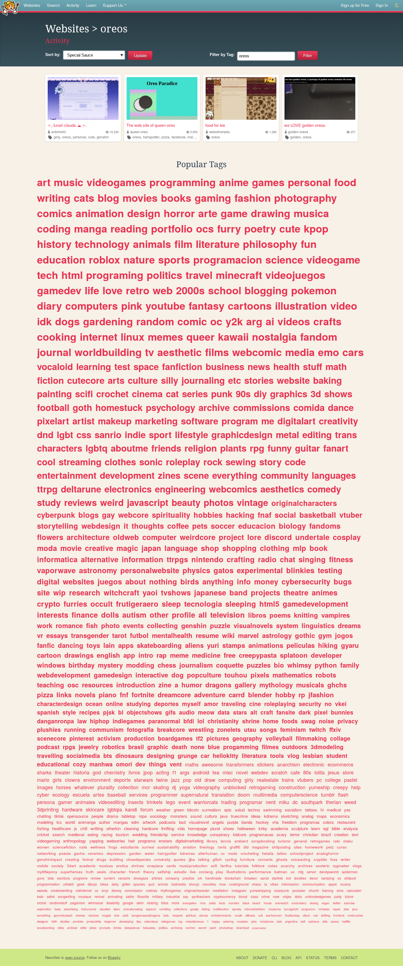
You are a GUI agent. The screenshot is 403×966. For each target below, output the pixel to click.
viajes (287, 896)
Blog (286, 957)
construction (292, 787)
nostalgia (274, 336)
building (116, 859)
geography (247, 738)
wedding (139, 834)
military (157, 896)
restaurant (346, 822)
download (242, 928)
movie (71, 548)
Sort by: (53, 54)
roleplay (183, 461)
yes (347, 810)
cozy (79, 764)
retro (137, 290)
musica (311, 213)
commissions (261, 407)
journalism (196, 665)
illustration (301, 305)
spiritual (191, 915)
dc (295, 801)
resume (207, 635)
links (64, 694)
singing (312, 559)
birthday (82, 665)
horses (63, 787)
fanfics (226, 865)
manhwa (101, 764)
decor (314, 878)
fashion (252, 197)
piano (108, 694)
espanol (151, 909)
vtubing (152, 902)
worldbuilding (108, 352)
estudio (180, 871)
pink (131, 305)
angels (218, 822)
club (279, 921)
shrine (251, 721)
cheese (80, 915)
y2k (234, 321)
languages (334, 475)
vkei (341, 703)
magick (106, 915)
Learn (91, 5)
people (97, 816)
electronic (313, 764)
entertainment (67, 475)
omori (124, 764)
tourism (122, 834)
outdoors (294, 747)
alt (253, 712)
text (355, 834)
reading (129, 228)
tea (215, 772)
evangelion (190, 903)
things (157, 764)
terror (295, 834)
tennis (226, 841)
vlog (293, 755)
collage (340, 738)
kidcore (239, 834)
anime (234, 182)
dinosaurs (129, 755)
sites (298, 847)
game (234, 213)
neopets (177, 915)
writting (96, 828)
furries (75, 603)
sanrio (108, 434)
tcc (59, 822)
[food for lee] (241, 98)
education (61, 259)
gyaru (350, 645)
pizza (165, 137)
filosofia (143, 896)
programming (182, 182)
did (246, 847)
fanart (335, 447)
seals (101, 871)
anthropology (74, 841)
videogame (333, 259)
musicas (106, 865)
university (162, 859)
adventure (209, 694)
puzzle (220, 625)
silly (169, 380)
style (69, 712)
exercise (349, 903)
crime (266, 896)
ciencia (203, 915)
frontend (338, 915)
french (134, 871)
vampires (335, 615)
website (293, 380)
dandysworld (329, 871)
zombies (78, 921)
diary (49, 305)
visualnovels (253, 625)
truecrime (239, 816)
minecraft (239, 274)
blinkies (300, 570)
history (54, 243)
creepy (340, 787)
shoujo (194, 884)
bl (120, 712)
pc (319, 779)
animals (152, 243)
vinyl (104, 890)
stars (240, 712)
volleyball (279, 738)
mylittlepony (47, 871)
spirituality (171, 514)
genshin (103, 137)
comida (309, 407)
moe (222, 884)
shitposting (281, 847)
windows (51, 665)
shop (210, 548)
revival (99, 896)
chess (167, 665)
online (114, 703)
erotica (122, 865)
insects (135, 801)
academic (87, 865)
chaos (256, 884)
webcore (133, 514)
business (225, 366)
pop (187, 779)
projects (265, 592)
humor (191, 684)
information (142, 559)
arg (254, 321)
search (58, 834)
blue (214, 747)
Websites (32, 5)
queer (200, 336)
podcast (48, 747)
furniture (247, 859)
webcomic (257, 352)
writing (53, 197)
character (117, 871)
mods (232, 853)
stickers (265, 764)
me (267, 420)
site (43, 592)
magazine (260, 847)
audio (187, 712)
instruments (88, 909)
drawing (270, 213)
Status (313, 957)
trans (346, 434)
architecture (88, 537)
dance (341, 407)
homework (314, 847)
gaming (213, 197)
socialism (293, 810)
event (184, 801)
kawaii (233, 336)
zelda (212, 903)
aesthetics (282, 488)
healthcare (61, 828)
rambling (165, 909)
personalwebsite (149, 570)
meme (179, 655)
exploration (44, 909)
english (108, 655)
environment (96, 779)
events (133, 625)
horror (179, 213)
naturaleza (151, 921)
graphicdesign (242, 434)
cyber (43, 794)
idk (44, 321)
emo (328, 352)
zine (164, 684)
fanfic (46, 645)
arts (116, 380)
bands (247, 822)
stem (140, 902)
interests (52, 614)
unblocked (234, 787)
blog (108, 197)
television (227, 614)
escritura (63, 878)
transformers (240, 764)
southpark (312, 801)
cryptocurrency (224, 896)
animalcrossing (133, 909)
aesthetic (179, 352)
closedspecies (138, 859)
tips (139, 921)
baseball (116, 794)
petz (330, 847)
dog (177, 674)
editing (317, 434)
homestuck (119, 407)
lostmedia (178, 884)
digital (48, 581)
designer (42, 921)
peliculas (300, 645)
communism (106, 729)
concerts (265, 859)
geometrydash (63, 915)
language (181, 548)
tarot (119, 635)
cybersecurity (306, 581)
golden (295, 137)
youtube (165, 305)
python (326, 665)
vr (40, 635)
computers (91, 305)
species (139, 884)
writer (345, 859)
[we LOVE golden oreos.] (320, 98)
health (286, 366)
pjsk (109, 712)
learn (315, 828)
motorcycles (355, 915)
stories (259, 380)
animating (115, 896)
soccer (223, 525)
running (75, 729)
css (83, 434)
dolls (110, 614)
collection (128, 787)
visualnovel (199, 822)
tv (149, 352)
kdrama (271, 816)
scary (282, 834)
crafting (241, 559)
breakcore (171, 729)
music (68, 182)
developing (126, 921)
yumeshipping (260, 890)
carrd (237, 694)
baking (327, 380)
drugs (101, 859)
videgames (168, 921)
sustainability (168, 847)
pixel (321, 712)
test (122, 366)
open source (74, 957)
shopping (239, 548)
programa (146, 841)
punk (221, 393)
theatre (295, 592)
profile (183, 614)
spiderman (350, 871)
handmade (213, 878)
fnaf (264, 514)
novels (85, 694)
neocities (209, 884)
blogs (88, 514)
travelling (50, 755)
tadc (166, 915)
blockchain (233, 878)
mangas (120, 822)
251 (353, 132)
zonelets (229, 729)
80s (307, 772)
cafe (295, 772)
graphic (157, 747)
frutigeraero (137, 603)
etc (234, 380)
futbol (139, 635)
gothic (305, 635)
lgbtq (96, 447)
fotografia (140, 729)
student (336, 755)
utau (250, 729)
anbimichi (58, 131)
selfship (164, 871)
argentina (291, 921)
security (310, 703)
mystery (110, 665)
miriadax (324, 909)
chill (83, 828)
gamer (65, 801)
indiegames (129, 721)
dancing (70, 645)
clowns (72, 779)
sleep (171, 603)
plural (215, 828)
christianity (223, 721)
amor (211, 703)
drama (112, 816)
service (177, 834)
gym (325, 635)
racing (106, 834)
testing (330, 570)
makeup (115, 420)
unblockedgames (318, 896)
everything (234, 475)
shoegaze (141, 878)
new (276, 896)
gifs (170, 712)
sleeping (240, 603)
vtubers (305, 779)
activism (109, 738)
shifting (325, 915)
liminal (88, 859)
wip (59, 592)
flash (343, 794)
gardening (108, 321)
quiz (151, 884)
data (224, 712)
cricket (43, 834)
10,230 (114, 132)
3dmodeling (327, 747)
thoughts (148, 525)
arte (207, 213)
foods (290, 721)
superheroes (72, 871)
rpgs (69, 747)
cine (255, 703)
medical (334, 810)
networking (46, 853)
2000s (190, 290)
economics (340, 816)
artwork (149, 822)
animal (163, 884)
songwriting (66, 896)
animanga (87, 822)
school (224, 290)
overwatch (281, 903)
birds (189, 581)
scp (185, 896)
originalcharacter (196, 890)
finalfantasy (292, 915)
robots (326, 674)
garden (135, 853)
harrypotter (151, 137)
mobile (42, 865)
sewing (241, 461)
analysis (350, 828)
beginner (110, 921)
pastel (350, 779)
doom (244, 794)
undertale (312, 537)
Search (53, 5)
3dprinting (48, 809)
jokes (93, 928)
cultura (211, 816)
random (155, 321)
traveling (234, 703)
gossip (194, 909)
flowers (50, 537)
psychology (170, 407)
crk (200, 878)
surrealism (211, 810)
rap (162, 655)
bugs (343, 581)
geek (80, 884)
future (349, 896)
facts (222, 903)
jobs (254, 921)
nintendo (207, 559)
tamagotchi (291, 909)
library (212, 841)
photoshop (226, 928)
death (179, 747)
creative (99, 548)
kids (51, 878)
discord (278, 537)
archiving (176, 928)
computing (229, 779)
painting (54, 393)
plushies (49, 729)
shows (338, 393)
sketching (289, 816)
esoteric (323, 865)
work (44, 625)
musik (238, 915)
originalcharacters (304, 503)
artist (83, 420)
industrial (173, 896)
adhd (51, 896)
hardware (72, 809)
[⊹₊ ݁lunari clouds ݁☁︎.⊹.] (83, 98)
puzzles (259, 665)
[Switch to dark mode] (397, 5)
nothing (163, 581)
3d (316, 393)
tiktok (59, 816)
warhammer (274, 915)
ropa (143, 816)
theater (62, 772)
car (205, 755)
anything (218, 581)
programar (251, 801)
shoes (228, 828)
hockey (262, 822)
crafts (327, 321)
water (149, 853)
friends (166, 447)
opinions (313, 921)
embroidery (299, 903)
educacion (257, 525)
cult (260, 915)
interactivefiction (255, 909)
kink (116, 915)
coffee (178, 525)
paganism (77, 902)
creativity (338, 420)
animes (324, 592)
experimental (260, 570)
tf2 (199, 738)
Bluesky (114, 957)
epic (228, 810)
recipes (89, 712)
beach (256, 903)
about (135, 581)
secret (202, 928)
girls (57, 779)
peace (335, 921)
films (217, 352)
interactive (151, 674)
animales (85, 801)
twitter (337, 903)
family (349, 665)
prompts (105, 928)
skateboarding (159, 645)
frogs (113, 847)
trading (228, 801)
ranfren (190, 928)
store (348, 772)
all (202, 614)
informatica (57, 559)
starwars (143, 779)
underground (239, 884)
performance (260, 871)
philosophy (270, 243)
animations (265, 645)
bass (58, 909)
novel (242, 772)
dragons (218, 684)
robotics (113, 747)
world (70, 822)
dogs (67, 321)
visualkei (105, 909)
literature (218, 243)
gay (108, 514)
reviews (80, 502)
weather (163, 810)
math (336, 366)
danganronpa (55, 721)
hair (131, 841)
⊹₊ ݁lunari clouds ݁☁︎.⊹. (67, 125)
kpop (316, 228)
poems (280, 615)
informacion (290, 884)
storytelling (57, 525)
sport (160, 434)
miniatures (266, 921)
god (97, 772)
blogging (266, 290)
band (238, 592)
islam (116, 909)
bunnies (342, 712)
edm (135, 822)
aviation (189, 847)
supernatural (194, 794)
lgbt (65, 434)
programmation (48, 884)
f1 (174, 772)
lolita (319, 772)
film (183, 243)
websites (78, 581)
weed (350, 801)
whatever (84, 787)
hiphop (99, 721)
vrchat (41, 902)
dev (140, 764)
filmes (270, 747)
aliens (194, 645)
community (284, 475)
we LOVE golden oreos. (305, 125)
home (271, 721)
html (72, 274)
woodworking (45, 928)
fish (92, 625)
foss (333, 859)
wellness (97, 847)
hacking (240, 514)
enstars (165, 841)
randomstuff (58, 902)
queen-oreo (139, 131)
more (175, 902)
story (270, 461)
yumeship (319, 787)
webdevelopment (63, 674)
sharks (44, 772)
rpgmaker (341, 865)
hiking (328, 645)
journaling (203, 380)
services (138, 794)
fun (309, 243)
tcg (180, 921)
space (146, 366)
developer (326, 655)
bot (288, 878)
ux (293, 871)
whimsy (299, 665)
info (244, 581)
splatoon (294, 655)
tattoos (311, 810)
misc (228, 772)
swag (308, 721)
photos (219, 502)
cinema (147, 393)
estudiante (130, 847)
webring (228, 921)
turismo (284, 841)
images (45, 787)
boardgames (175, 738)
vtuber (350, 514)
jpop (148, 772)
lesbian (313, 755)
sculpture (299, 828)
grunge (187, 755)
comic (192, 321)
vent (176, 764)
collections (180, 909)
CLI (274, 957)
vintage (252, 502)
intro (145, 655)
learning (93, 366)
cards (171, 865)
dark (305, 712)
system (287, 625)
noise (326, 721)
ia (265, 884)
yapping (96, 841)
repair (336, 909)
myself (191, 703)
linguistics (318, 625)
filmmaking (311, 738)
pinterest (81, 738)
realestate (268, 779)
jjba (192, 859)
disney (116, 890)
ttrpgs (177, 559)
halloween (246, 828)
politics (164, 274)
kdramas (187, 853)
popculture (204, 674)
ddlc (325, 921)
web (163, 290)
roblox (104, 259)
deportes (166, 703)
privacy (347, 721)
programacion (227, 259)
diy (260, 393)
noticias (151, 890)
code (295, 461)
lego (170, 801)
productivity (94, 921)
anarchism (288, 764)
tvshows (176, 592)
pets (200, 525)
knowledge (197, 834)
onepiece (155, 865)
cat (172, 393)
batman (280, 871)
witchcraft (121, 592)
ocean (94, 703)
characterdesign (59, 703)
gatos (224, 570)
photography (305, 197)
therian (333, 801)
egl (325, 828)
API (299, 957)
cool (46, 461)
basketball (317, 514)
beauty (186, 502)
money (266, 581)
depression (116, 853)
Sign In (382, 5)
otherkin (113, 828)
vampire (124, 878)
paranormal (164, 721)
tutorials (242, 865)
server (311, 871)
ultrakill (68, 884)
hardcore (150, 828)
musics (345, 884)
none (198, 747)
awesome (212, 764)
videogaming (48, 841)
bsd (182, 822)
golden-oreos (298, 131)
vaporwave (56, 570)
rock (212, 461)
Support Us (113, 5)
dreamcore (174, 694)
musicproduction (193, 865)
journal (54, 352)
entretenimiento (221, 915)
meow (206, 712)
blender (260, 694)
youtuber (298, 890)
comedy (324, 488)
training (327, 890)
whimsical (95, 902)
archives (305, 865)
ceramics (95, 853)
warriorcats (206, 801)
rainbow (93, 915)
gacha (79, 853)
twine (162, 779)
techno (254, 810)
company (172, 878)
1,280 (273, 132)
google (128, 902)
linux (132, 336)
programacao (261, 834)
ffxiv (335, 729)
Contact (349, 957)
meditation (220, 890)
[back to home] (10, 7)
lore (254, 537)
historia (81, 772)
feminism (293, 729)
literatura (254, 755)
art (43, 182)
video (343, 305)
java (224, 816)
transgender (90, 635)
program (240, 420)
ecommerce (340, 764)
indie (135, 434)
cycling (231, 859)
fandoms (324, 525)
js (75, 828)
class (254, 896)
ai (270, 321)
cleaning (131, 828)
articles (157, 878)
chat (287, 559)
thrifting (167, 828)
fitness (341, 559)
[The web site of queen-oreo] (162, 98)
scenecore (51, 738)
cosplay (347, 537)
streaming (80, 461)
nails (83, 847)
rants (222, 847)
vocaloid (55, 366)
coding (54, 228)
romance (69, 625)
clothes (120, 461)
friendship (159, 834)
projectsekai (259, 928)
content (109, 878)
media (300, 352)
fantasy (207, 305)
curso (342, 847)
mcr (146, 787)
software (199, 420)
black (246, 903)
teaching (50, 684)
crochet (112, 393)
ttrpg (47, 488)
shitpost (350, 878)
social (285, 514)
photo (110, 625)
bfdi (188, 721)
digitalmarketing (189, 841)
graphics (288, 393)
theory (148, 871)
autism (134, 614)
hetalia (268, 853)
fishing (43, 828)
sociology (158, 816)
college (333, 779)
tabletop (128, 816)
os (339, 878)
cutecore (85, 380)
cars (353, 352)
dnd (45, 434)
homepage (197, 828)
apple (332, 884)
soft (214, 865)
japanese (210, 592)
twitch (317, 729)
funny (280, 447)
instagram (195, 137)
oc (216, 321)
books (176, 197)
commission (134, 890)
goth (82, 407)
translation (223, 794)
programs (80, 878)
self (303, 921)
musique (84, 896)
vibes (274, 884)
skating (161, 787)
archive (214, 407)
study (49, 502)
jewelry (89, 747)
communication (313, 884)
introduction (135, 684)
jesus (333, 772)
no (328, 703)
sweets (42, 890)
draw (210, 779)
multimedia (265, 794)
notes (272, 865)
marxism (233, 903)
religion (201, 447)
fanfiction (182, 366)
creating (72, 859)
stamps (233, 645)
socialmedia (83, 755)
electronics (128, 488)
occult (101, 603)
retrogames (320, 841)
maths (191, 764)
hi (321, 810)
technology (102, 243)
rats (336, 841)
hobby (285, 694)
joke (346, 909)
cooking (56, 336)
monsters (178, 816)
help (356, 787)
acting (162, 772)
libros (257, 615)
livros (134, 772)
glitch (217, 859)
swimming (272, 810)
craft (266, 712)
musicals (310, 684)
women (43, 847)
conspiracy (220, 834)
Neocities (52, 957)
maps (322, 816)
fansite (285, 712)
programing (114, 274)
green (179, 810)
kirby (263, 828)
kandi (131, 809)
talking (203, 859)
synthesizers (201, 896)
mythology (276, 684)
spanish (48, 712)
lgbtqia (114, 809)
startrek (277, 878)
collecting (162, 625)
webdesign (100, 525)
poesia (65, 853)
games (268, 182)
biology (292, 525)
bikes (104, 884)
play (219, 871)
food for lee (215, 125)
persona (46, 801)
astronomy (98, 570)
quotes (180, 859)
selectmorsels (219, 131)
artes (98, 794)
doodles (300, 878)
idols (298, 896)
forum (146, 809)
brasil (136, 747)
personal (79, 137)
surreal (148, 847)
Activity (73, 5)
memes (165, 336)
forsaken (250, 878)
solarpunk (281, 890)
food (345, 182)
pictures (217, 738)
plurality (106, 787)
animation (100, 213)
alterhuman (208, 853)
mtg (300, 871)
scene (196, 475)
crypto (48, 603)
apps (126, 645)
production (139, 738)
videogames (116, 182)
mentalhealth (172, 635)
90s (243, 393)
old (198, 779)
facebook (178, 137)
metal (287, 434)
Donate (260, 957)
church (314, 890)
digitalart (296, 420)
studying (138, 703)
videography (206, 787)
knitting (306, 615)
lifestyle (191, 434)
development (127, 475)
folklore (258, 865)
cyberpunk (56, 514)
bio (279, 665)
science (284, 259)
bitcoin (193, 810)
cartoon (49, 655)
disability (113, 902)
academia (279, 828)
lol (200, 721)
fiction (50, 380)
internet (98, 336)
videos (293, 321)
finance (85, 614)
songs (268, 729)
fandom (318, 336)
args (184, 772)
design (143, 213)
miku (284, 801)
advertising (71, 909)
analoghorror (327, 853)
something (43, 915)
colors (328, 822)
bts (107, 755)
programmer (164, 794)
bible (336, 828)
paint (213, 928)
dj (174, 787)
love (113, 290)
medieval (76, 834)
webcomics (233, 488)
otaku (348, 841)
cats (84, 197)
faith (54, 921)
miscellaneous (195, 921)
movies (140, 197)
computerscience (299, 794)
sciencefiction (64, 847)
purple (232, 822)
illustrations (236, 871)
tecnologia (203, 603)
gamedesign (113, 674)
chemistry (114, 772)
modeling (45, 822)
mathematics (292, 674)
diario (306, 915)
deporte (122, 779)
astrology (277, 635)
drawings (78, 655)
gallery (245, 684)
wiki (228, 635)
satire (130, 896)
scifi (84, 393)
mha (203, 903)
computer (159, 537)
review (96, 878)
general (300, 841)
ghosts (282, 859)
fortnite (143, 694)
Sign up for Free (355, 5)
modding (140, 665)
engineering (180, 488)
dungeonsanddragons (146, 915)
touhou (236, 674)
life (92, 290)
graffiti (235, 847)
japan (151, 548)
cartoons (250, 305)
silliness (250, 915)
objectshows (144, 712)
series (195, 393)
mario (43, 779)
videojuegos (295, 274)
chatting (44, 816)
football (53, 407)
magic (127, 548)
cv (223, 853)
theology (207, 847)
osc (73, 684)
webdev (259, 772)
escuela (81, 794)
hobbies (208, 514)
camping (327, 878)
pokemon (314, 290)
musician (242, 921)
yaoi (150, 592)
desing (314, 903)
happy (216, 921)
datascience (132, 928)
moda (47, 548)
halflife (346, 921)
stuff (312, 366)
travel (199, 274)
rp (302, 694)
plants (233, 447)
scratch (279, 772)
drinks (117, 928)
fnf (124, 694)
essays (57, 635)
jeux (354, 909)
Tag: (222, 54)
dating (206, 909)
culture (143, 380)
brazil (326, 834)
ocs (205, 228)
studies (64, 921)
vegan (326, 903)
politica (163, 928)
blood (243, 896)
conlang (206, 871)
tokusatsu (149, 928)
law (82, 721)
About (242, 957)
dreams (349, 625)
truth (90, 871)
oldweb (126, 537)
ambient (241, 841)
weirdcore (197, 537)
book (319, 548)
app (129, 655)
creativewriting (61, 890)
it (126, 525)
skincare (95, 809)
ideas (256, 816)
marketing (156, 420)
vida (181, 828)
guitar (307, 447)
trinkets (155, 801)
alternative (99, 559)
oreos (66, 137)
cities (61, 928)
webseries (116, 841)
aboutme (129, 447)
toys (93, 645)
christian (310, 834)
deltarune (81, 488)
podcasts (167, 822)
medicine (206, 655)
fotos (164, 902)
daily (115, 884)
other (159, 614)
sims (340, 890)
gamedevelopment (315, 603)
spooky (236, 909)
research (84, 592)
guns (40, 878)
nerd (271, 801)
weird (112, 502)
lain (109, 645)
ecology (60, 794)
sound (196, 816)
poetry (260, 228)
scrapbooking (263, 841)
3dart (71, 865)
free (229, 655)
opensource (77, 816)
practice (188, 878)
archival (72, 928)
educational (53, 764)
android (201, 772)
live (193, 871)
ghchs (337, 684)
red (315, 915)
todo (40, 896)
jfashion (321, 694)
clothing (275, 548)
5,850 (194, 132)
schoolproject (301, 853)
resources (97, 684)
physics (196, 570)
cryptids (320, 859)
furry (229, 228)
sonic (151, 461)
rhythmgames (171, 890)
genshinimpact (49, 859)
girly (57, 137)
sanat (264, 878)
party (338, 896)
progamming (241, 747)
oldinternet (84, 890)
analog (307, 816)
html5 (269, 603)
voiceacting (300, 859)
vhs (275, 822)
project (231, 537)
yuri (213, 645)
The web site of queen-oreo (150, 125)
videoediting (111, 801)
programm (308, 909)
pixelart (53, 420)
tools (277, 755)
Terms (330, 957)
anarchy (288, 865)
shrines (137, 865)
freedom (289, 822)
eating (92, 834)
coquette (229, 665)
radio (267, 559)
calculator (354, 890)
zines (169, 475)
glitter (126, 884)
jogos (344, 635)
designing (160, 755)
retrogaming (262, 787)
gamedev (59, 290)
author (104, 822)
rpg (257, 447)
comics (54, 213)
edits (83, 928)
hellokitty (226, 755)
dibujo (92, 884)
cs (96, 890)
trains (288, 779)
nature (139, 259)
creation (341, 834)
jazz (175, 779)
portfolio (172, 228)
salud (240, 810)
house (268, 903)
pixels (260, 674)
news (259, 366)
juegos (110, 581)
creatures (274, 909)
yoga (184, 787)
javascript (147, 502)
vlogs (357, 865)
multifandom (221, 909)
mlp (299, 548)
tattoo (282, 853)
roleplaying (280, 703)
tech (47, 274)
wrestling (201, 729)
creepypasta (258, 655)
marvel (248, 635)
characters (59, 447)
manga (90, 228)
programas (310, 822)
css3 (125, 915)
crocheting (250, 853)
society (58, 865)
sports (174, 259)
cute (91, 137)
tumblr (328, 794)
